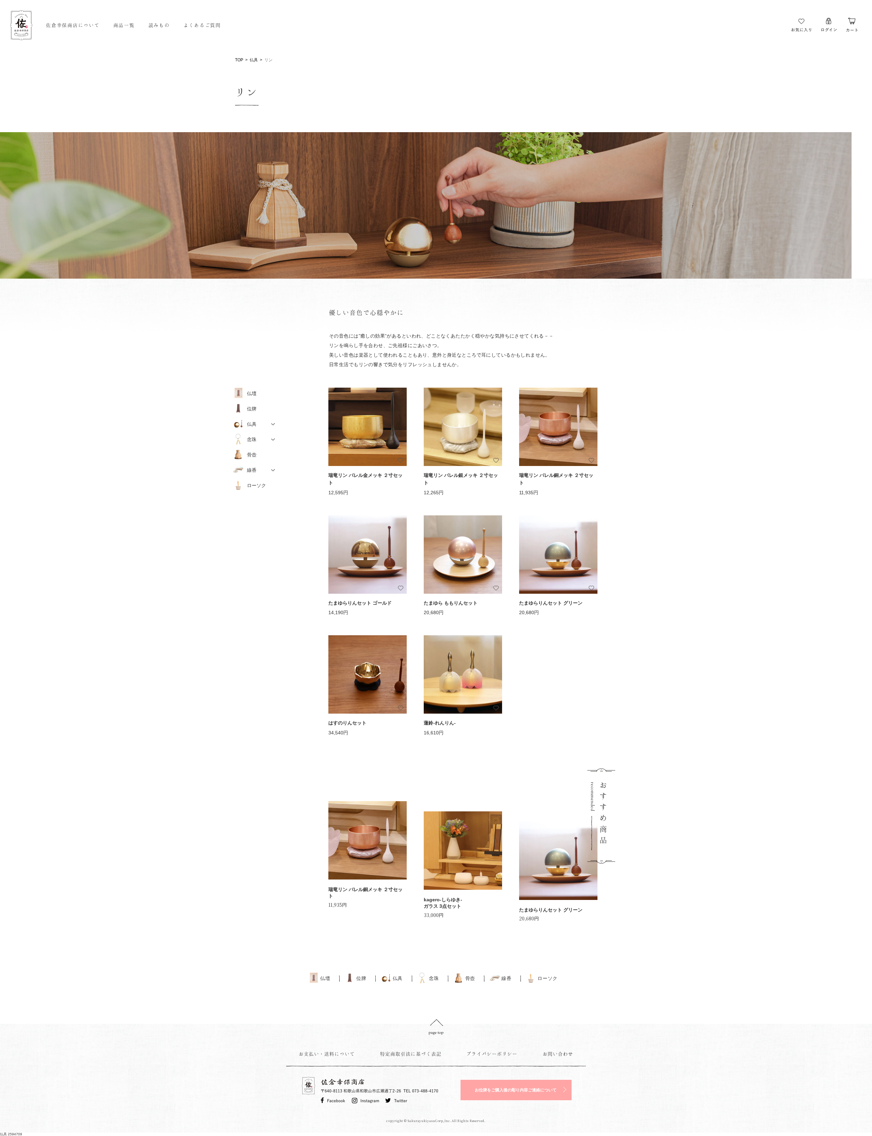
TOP (239, 60)
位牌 (251, 408)
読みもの (159, 25)
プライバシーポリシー (491, 1053)
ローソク (256, 485)
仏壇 (251, 393)
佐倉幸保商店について (73, 25)
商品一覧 (124, 25)
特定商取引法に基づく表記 (410, 1053)
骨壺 (251, 454)
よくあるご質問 (202, 25)
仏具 (254, 60)
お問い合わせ (558, 1053)
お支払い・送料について (327, 1053)
